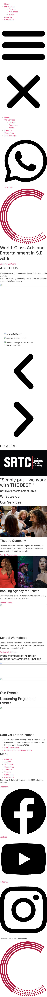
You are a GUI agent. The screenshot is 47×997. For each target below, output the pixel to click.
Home (6, 4)
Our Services (9, 6)
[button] (23, 68)
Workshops (13, 12)
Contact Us (9, 20)
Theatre (12, 9)
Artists (11, 14)
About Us (8, 17)
